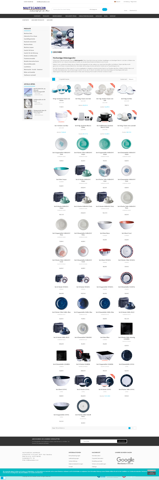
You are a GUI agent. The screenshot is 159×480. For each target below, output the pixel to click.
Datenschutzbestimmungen (76, 464)
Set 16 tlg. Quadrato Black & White (83, 126)
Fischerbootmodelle (29, 58)
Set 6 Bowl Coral (126, 233)
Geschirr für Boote (29, 50)
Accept (151, 470)
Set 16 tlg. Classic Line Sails (83, 99)
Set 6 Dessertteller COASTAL (126, 287)
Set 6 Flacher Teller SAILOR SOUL (83, 415)
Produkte (27, 29)
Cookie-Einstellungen (151, 473)
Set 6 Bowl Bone (105, 233)
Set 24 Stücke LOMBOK (83, 364)
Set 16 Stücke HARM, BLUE (126, 312)
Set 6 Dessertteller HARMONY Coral (83, 261)
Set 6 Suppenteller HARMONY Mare (61, 153)
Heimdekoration (96, 455)
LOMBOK (61, 366)
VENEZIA (105, 262)
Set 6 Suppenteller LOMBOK (104, 364)
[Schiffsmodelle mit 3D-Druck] (28, 103)
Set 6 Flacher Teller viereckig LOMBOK (126, 338)
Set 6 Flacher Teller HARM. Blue (61, 312)
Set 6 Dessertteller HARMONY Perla (83, 234)
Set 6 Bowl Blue (104, 337)
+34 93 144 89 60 (28, 1)
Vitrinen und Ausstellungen (99, 464)
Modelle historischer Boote (31, 61)
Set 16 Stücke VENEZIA (83, 287)
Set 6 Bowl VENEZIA (105, 260)
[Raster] (53, 79)
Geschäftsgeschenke (29, 39)
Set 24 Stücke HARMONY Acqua (83, 180)
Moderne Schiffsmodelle (30, 56)
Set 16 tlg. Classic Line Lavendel (127, 126)
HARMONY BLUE (61, 314)
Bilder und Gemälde (29, 72)
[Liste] (56, 79)
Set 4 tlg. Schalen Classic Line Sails (104, 99)
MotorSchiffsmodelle (29, 64)
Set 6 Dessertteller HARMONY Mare (126, 180)
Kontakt (71, 466)
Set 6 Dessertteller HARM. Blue (105, 312)
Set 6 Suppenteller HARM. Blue (83, 312)
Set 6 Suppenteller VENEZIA (105, 287)
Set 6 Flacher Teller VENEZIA (126, 260)
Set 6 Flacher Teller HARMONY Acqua (83, 153)
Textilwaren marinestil (30, 75)
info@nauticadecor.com (43, 1)
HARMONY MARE (61, 156)
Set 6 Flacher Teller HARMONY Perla (127, 207)
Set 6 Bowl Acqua (61, 179)
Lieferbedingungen (74, 458)
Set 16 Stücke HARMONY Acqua (61, 207)
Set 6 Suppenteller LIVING (61, 415)
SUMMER (61, 181)
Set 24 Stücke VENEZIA (61, 287)
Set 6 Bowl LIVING (61, 389)
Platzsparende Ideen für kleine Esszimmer (40, 111)
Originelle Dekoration (97, 458)
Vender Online (36, 476)
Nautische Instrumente (30, 41)
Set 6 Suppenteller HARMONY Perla (61, 234)
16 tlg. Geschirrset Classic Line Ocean (61, 99)
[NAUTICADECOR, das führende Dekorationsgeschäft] (28, 92)
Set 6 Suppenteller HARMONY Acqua (105, 153)
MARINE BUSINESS (83, 366)
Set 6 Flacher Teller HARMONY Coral (61, 261)
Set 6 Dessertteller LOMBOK (61, 364)
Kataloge (94, 466)
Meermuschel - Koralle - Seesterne (33, 69)
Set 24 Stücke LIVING (83, 389)
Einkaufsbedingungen (74, 455)
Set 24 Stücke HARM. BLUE (61, 337)
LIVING (126, 366)
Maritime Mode (28, 44)
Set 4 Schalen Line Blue (61, 126)
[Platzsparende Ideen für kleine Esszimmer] (28, 114)
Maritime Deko (28, 33)
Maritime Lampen (29, 47)
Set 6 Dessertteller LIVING (126, 364)
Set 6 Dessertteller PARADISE (83, 337)
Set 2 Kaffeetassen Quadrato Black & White (105, 126)
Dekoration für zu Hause (30, 36)
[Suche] (104, 9)
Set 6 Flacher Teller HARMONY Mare (105, 180)
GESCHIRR (61, 102)
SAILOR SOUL (83, 418)
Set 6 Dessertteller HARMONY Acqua (126, 153)
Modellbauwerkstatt (97, 461)
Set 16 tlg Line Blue (126, 99)
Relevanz (131, 79)
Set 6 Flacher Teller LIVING (126, 389)
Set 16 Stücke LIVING (105, 389)
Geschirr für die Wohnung (31, 53)
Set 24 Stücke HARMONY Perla (83, 206)
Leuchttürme (27, 67)
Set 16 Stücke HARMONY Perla (105, 206)
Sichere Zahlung (73, 461)
